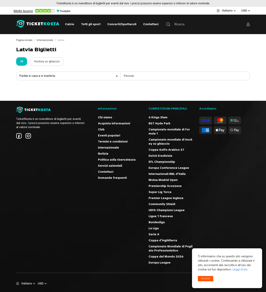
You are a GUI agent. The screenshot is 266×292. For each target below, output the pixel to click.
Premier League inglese (166, 198)
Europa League (160, 263)
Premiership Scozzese (165, 186)
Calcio (69, 24)
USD (244, 10)
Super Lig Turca (160, 192)
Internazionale (45, 40)
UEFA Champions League (167, 210)
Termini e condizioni (113, 141)
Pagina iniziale (24, 40)
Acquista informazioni (114, 123)
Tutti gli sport (90, 24)
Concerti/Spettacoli (121, 24)
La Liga (154, 228)
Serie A (154, 234)
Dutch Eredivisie (160, 156)
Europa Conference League (169, 168)
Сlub (101, 129)
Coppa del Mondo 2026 (166, 256)
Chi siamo (105, 117)
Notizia (103, 154)
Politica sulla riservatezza (117, 160)
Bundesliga (157, 222)
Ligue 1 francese (161, 216)
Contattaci (151, 24)
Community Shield (162, 204)
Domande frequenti (112, 178)
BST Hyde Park (159, 123)
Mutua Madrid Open (163, 180)
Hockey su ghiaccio (47, 61)
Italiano (227, 10)
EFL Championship (162, 162)
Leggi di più (240, 269)
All (21, 61)
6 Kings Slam (158, 117)
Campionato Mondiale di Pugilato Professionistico (170, 248)
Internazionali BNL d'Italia (167, 174)
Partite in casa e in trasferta (37, 76)
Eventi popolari (109, 135)
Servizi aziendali (110, 166)
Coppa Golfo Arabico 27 (166, 150)
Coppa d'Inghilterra (163, 240)
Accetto (205, 278)
